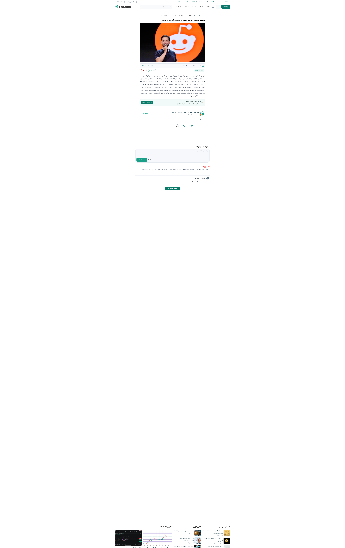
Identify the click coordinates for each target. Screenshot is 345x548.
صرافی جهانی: (205, 2)
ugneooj (203, 178)
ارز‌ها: (228, 2)
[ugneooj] (207, 178)
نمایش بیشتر (173, 188)
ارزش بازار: (197, 2)
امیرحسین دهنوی (200, 119)
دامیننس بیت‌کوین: (219, 2)
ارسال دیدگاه (142, 160)
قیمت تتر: (182, 2)
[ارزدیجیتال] (123, 7)
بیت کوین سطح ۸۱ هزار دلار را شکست (184, 531)
